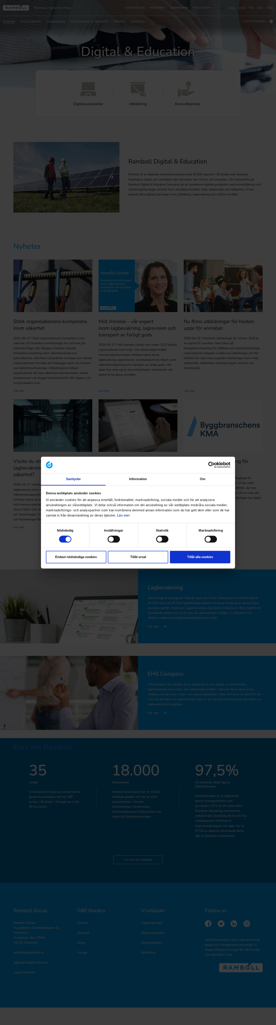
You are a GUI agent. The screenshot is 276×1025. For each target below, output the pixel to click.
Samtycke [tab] (73, 479)
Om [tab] (202, 479)
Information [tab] (138, 479)
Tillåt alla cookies (200, 557)
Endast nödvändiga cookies (76, 557)
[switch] (114, 539)
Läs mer (123, 515)
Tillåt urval (138, 557)
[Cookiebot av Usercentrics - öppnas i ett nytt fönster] (211, 465)
